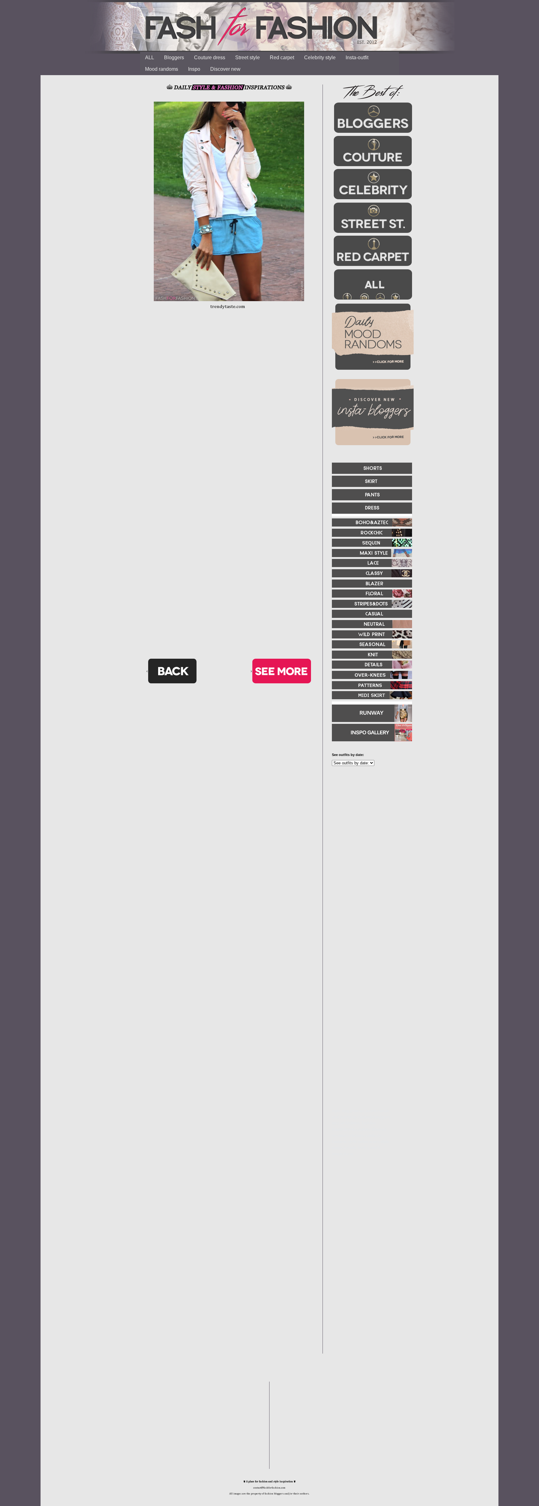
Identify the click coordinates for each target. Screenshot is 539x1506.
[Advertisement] (369, 838)
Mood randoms (161, 69)
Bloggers (174, 57)
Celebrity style (320, 57)
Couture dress (209, 57)
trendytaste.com (227, 306)
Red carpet (282, 57)
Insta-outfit (357, 57)
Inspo (194, 69)
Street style (247, 57)
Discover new (225, 69)
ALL (149, 57)
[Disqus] (229, 411)
